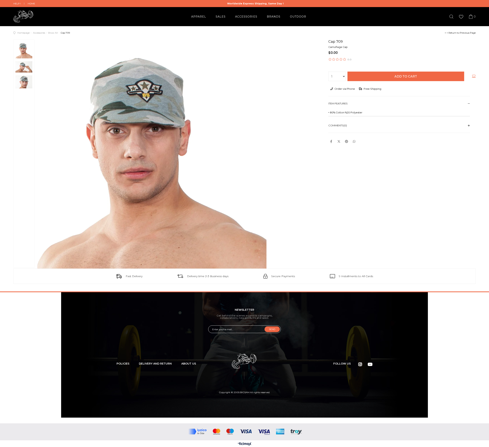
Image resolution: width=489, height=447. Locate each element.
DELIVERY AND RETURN (155, 363)
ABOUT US (188, 363)
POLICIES (123, 363)
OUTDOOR (298, 16)
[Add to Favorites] (474, 77)
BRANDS (273, 16)
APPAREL (198, 16)
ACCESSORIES (246, 16)
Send (272, 329)
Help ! (17, 3)
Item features (338, 103)
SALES (221, 16)
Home (31, 3)
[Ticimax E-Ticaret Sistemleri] (244, 444)
